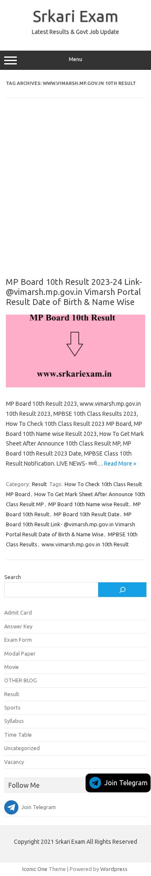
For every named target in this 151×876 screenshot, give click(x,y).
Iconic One (34, 869)
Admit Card (18, 612)
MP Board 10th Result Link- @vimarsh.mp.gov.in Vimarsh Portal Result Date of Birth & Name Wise (70, 524)
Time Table (18, 735)
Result (39, 484)
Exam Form (18, 640)
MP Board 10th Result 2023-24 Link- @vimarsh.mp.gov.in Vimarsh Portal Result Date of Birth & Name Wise (74, 292)
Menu (75, 59)
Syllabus (14, 721)
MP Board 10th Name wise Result (88, 504)
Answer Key (18, 626)
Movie (11, 667)
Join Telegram (126, 782)
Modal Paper (20, 653)
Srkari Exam (75, 16)
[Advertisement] (75, 193)
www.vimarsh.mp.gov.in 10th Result (85, 544)
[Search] (122, 590)
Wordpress (114, 869)
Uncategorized (22, 748)
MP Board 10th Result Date (87, 514)
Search (12, 577)
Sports (12, 707)
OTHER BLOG (20, 680)
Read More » (120, 463)
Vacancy (14, 762)
